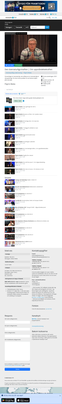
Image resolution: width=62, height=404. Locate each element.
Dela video (10, 65)
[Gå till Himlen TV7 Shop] (22, 94)
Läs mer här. (49, 309)
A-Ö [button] (27, 27)
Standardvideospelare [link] (10, 33)
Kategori (9, 27)
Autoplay (10, 89)
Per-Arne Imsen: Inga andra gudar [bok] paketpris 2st (28, 98)
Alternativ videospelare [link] (21, 33)
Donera (19, 65)
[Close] (60, 396)
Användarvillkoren (18, 365)
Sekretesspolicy (8, 365)
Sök (47, 27)
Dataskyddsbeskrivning (37, 326)
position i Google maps (38, 297)
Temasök (19, 27)
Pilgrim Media (27, 73)
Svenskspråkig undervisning (14, 73)
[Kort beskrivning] (23, 101)
